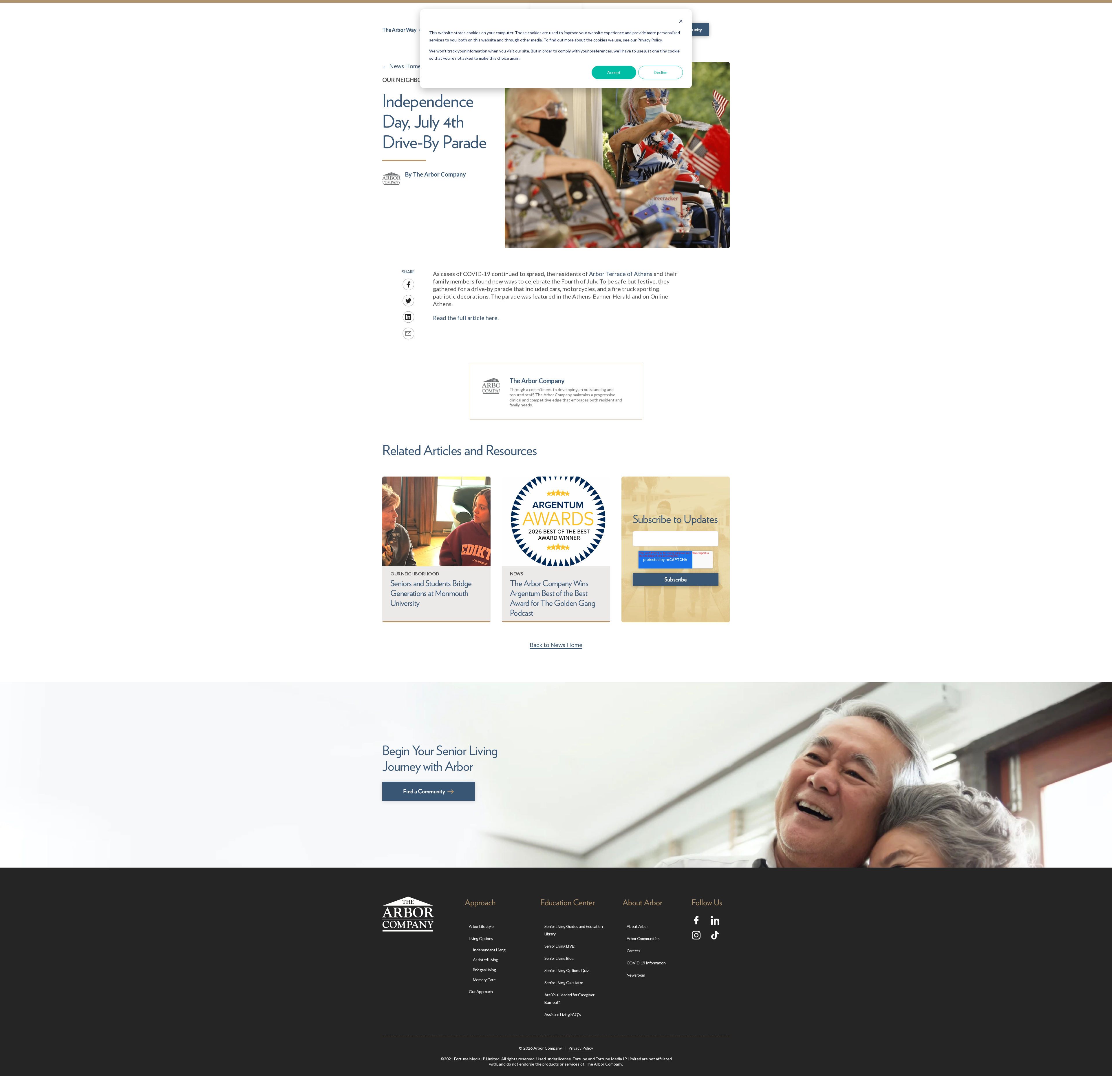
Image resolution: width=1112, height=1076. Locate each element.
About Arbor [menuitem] (637, 926)
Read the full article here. (466, 317)
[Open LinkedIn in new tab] (715, 922)
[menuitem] (401, 30)
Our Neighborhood (412, 79)
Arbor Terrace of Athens (620, 273)
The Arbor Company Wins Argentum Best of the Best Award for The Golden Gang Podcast (552, 598)
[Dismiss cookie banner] (681, 22)
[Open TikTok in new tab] (715, 937)
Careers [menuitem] (633, 950)
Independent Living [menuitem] (489, 949)
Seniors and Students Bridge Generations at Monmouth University (431, 593)
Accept (614, 72)
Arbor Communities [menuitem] (643, 938)
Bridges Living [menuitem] (484, 969)
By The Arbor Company (435, 174)
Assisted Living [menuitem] (485, 959)
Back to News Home (556, 644)
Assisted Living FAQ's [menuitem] (562, 1014)
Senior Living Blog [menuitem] (559, 958)
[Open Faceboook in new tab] (696, 922)
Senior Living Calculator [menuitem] (563, 982)
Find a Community (424, 791)
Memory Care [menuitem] (484, 979)
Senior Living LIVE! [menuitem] (559, 946)
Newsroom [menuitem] (636, 975)
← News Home (401, 65)
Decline (660, 72)
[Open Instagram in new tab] (696, 937)
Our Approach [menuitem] (481, 991)
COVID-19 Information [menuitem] (646, 962)
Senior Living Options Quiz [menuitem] (566, 970)
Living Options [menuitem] (481, 938)
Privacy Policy (580, 1048)
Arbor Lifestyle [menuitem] (481, 926)
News (516, 573)
